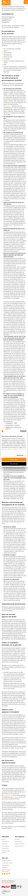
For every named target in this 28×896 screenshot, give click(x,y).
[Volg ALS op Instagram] (5, 874)
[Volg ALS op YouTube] (10, 874)
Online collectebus (19, 844)
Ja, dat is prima (14, 459)
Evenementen (5, 841)
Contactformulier (6, 860)
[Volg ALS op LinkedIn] (7, 874)
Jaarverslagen (5, 846)
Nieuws (3, 839)
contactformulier (8, 795)
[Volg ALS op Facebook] (3, 874)
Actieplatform (18, 841)
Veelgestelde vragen (7, 863)
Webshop (17, 839)
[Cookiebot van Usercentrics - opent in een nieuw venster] (20, 431)
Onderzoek (4, 844)
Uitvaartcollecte (19, 846)
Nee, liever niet (14, 463)
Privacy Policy (5, 848)
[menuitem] (6, 2)
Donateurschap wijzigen (6, 851)
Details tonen (20, 455)
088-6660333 (5, 865)
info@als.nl (8, 106)
